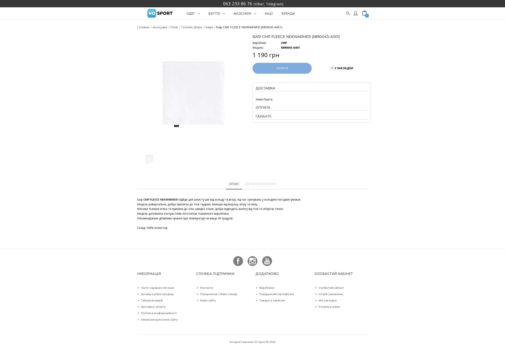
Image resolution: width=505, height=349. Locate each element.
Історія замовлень (331, 294)
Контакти (206, 288)
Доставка (265, 88)
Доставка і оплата (153, 306)
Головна (143, 27)
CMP (284, 43)
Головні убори (191, 27)
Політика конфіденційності (159, 313)
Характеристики (260, 184)
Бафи (209, 27)
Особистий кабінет (331, 288)
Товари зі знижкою (272, 300)
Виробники (266, 288)
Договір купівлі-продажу (157, 294)
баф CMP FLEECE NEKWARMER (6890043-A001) (249, 27)
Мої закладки (328, 300)
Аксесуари (160, 27)
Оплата (263, 107)
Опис (234, 184)
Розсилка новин (329, 306)
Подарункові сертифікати (276, 294)
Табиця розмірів (152, 300)
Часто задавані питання (157, 288)
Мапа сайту (208, 300)
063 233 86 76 (237, 4)
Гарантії (263, 116)
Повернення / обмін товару (219, 294)
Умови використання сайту (159, 319)
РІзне (174, 27)
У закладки (344, 68)
